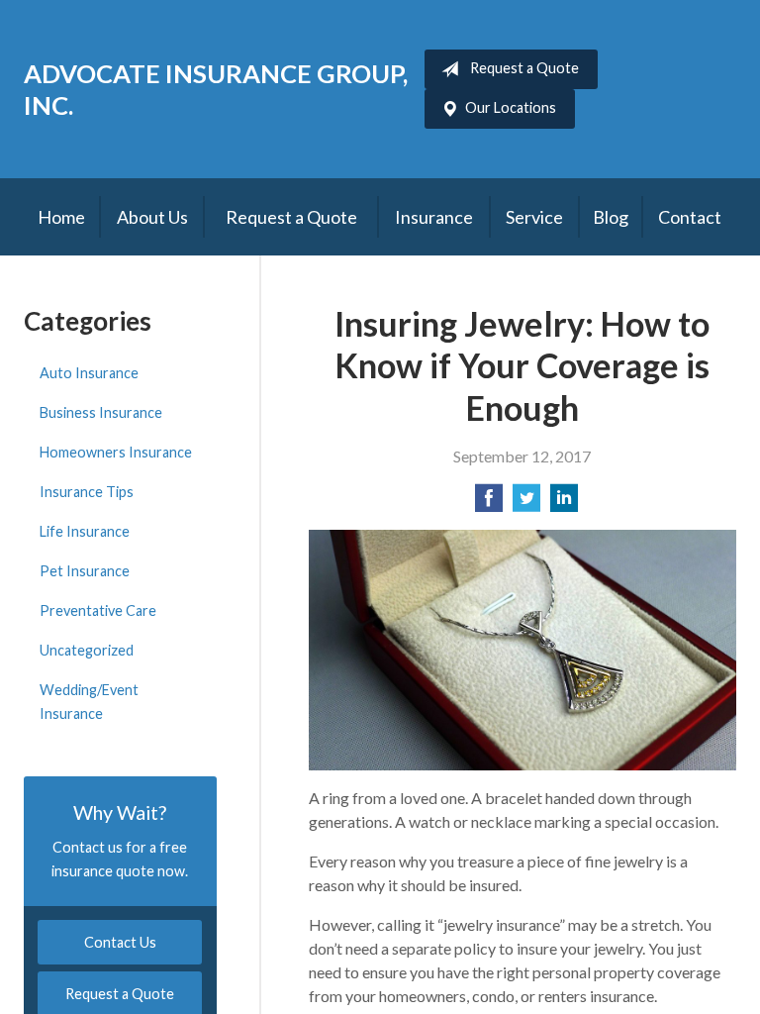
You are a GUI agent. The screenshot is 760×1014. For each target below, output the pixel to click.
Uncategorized (87, 650)
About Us (152, 217)
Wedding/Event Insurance (89, 701)
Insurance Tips (87, 491)
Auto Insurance (89, 372)
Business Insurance (101, 412)
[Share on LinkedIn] (564, 503)
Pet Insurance (85, 570)
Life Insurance (85, 531)
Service (534, 217)
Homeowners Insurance (116, 452)
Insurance (434, 217)
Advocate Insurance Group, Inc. (216, 89)
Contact (689, 217)
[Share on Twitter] (526, 503)
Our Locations (510, 107)
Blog (610, 217)
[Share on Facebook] (489, 503)
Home (61, 217)
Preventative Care (98, 610)
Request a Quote (524, 67)
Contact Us (120, 942)
